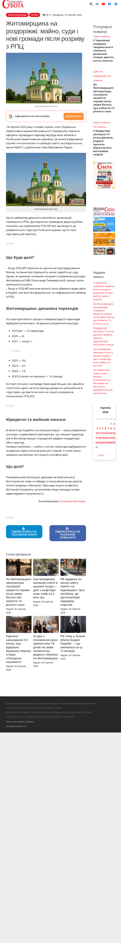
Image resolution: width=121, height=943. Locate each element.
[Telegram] (116, 4)
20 (105, 437)
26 (102, 442)
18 (99, 437)
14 (108, 433)
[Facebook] (109, 4)
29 (111, 442)
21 (108, 437)
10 (96, 433)
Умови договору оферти (20, 721)
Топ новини (100, 126)
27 (105, 442)
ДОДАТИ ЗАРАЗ (73, 116)
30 (113, 442)
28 (108, 442)
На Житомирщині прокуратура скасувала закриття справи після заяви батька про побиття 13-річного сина (18, 592)
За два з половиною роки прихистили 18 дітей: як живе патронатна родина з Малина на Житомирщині (45, 647)
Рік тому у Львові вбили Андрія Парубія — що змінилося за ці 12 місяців (72, 643)
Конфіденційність (16, 726)
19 (102, 437)
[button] (91, 4)
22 (111, 437)
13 (105, 433)
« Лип (100, 455)
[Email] (97, 4)
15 (111, 433)
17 (96, 437)
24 (96, 442)
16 (113, 433)
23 (113, 437)
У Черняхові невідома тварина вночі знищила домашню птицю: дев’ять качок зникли (103, 50)
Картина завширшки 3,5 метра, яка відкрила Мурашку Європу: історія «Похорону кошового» (18, 649)
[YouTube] (103, 4)
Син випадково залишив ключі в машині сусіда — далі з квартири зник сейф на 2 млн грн (45, 588)
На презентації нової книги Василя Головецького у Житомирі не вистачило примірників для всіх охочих (102, 381)
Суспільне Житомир (72, 501)
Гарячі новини (101, 36)
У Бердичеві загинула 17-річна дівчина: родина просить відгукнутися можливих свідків (103, 142)
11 (99, 433)
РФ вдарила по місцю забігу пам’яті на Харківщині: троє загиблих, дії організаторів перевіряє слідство (72, 592)
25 (99, 442)
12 (102, 433)
